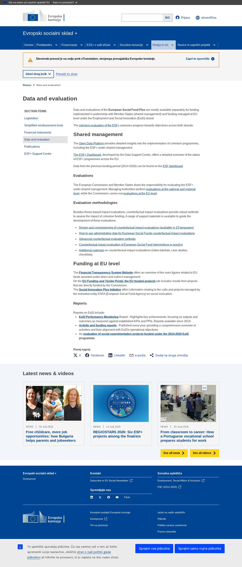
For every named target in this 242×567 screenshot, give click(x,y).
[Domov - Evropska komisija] (48, 15)
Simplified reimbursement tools (43, 125)
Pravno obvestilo (166, 531)
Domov (28, 44)
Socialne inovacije (131, 44)
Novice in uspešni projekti (194, 44)
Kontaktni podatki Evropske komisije (110, 512)
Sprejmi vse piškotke (154, 548)
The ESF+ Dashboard (87, 154)
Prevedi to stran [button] (66, 73)
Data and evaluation (37, 139)
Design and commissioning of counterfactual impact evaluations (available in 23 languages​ (136, 227)
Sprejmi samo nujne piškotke (199, 548)
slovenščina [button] (208, 17)
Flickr (127, 497)
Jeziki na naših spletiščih (171, 512)
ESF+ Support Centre (37, 153)
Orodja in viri (160, 44)
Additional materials (91, 250)
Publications (32, 146)
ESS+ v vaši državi (98, 44)
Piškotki (161, 518)
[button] (78, 355)
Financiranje (69, 44)
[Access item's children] (56, 45)
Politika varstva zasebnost (172, 525)
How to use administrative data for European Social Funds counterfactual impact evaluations (137, 233)
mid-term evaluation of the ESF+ (99, 125)
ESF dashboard (173, 166)
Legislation (31, 118)
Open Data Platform (91, 143)
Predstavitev (44, 44)
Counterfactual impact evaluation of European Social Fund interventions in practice (131, 244)
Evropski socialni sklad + (39, 473)
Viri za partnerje (99, 525)
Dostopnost (29, 478)
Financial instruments (37, 132)
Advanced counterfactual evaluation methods (107, 238)
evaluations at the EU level (140, 193)
